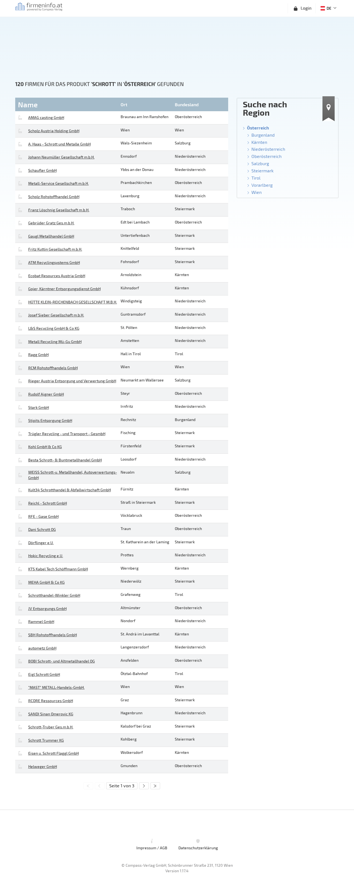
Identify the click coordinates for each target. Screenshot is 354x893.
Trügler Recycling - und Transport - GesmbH (66, 433)
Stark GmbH (38, 407)
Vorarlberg (262, 185)
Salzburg (260, 163)
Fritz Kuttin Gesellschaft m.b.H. (55, 249)
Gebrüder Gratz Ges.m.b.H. (51, 222)
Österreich (258, 127)
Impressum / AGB (151, 847)
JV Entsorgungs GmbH (47, 608)
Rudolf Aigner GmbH (46, 394)
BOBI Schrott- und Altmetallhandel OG (61, 661)
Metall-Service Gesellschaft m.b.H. (58, 183)
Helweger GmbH (42, 766)
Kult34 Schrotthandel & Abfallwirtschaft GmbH (69, 489)
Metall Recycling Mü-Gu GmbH (55, 341)
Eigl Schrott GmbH (44, 674)
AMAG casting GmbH (46, 117)
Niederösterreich (268, 149)
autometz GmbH (42, 648)
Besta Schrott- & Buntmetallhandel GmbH (65, 460)
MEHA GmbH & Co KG (46, 582)
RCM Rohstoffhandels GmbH (53, 367)
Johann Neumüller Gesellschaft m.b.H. (61, 157)
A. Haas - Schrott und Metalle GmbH (59, 144)
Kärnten (259, 142)
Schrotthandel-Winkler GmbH (54, 595)
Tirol (256, 177)
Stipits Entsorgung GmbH (50, 420)
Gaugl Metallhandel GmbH (51, 236)
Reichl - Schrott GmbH (47, 503)
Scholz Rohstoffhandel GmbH (53, 196)
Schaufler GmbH (42, 170)
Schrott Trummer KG (46, 740)
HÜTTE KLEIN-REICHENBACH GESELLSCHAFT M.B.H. (72, 302)
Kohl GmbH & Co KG (45, 446)
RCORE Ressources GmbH (50, 700)
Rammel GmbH (41, 621)
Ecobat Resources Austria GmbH (56, 275)
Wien (256, 192)
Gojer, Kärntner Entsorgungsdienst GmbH (64, 288)
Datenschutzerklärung (198, 847)
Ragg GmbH (38, 354)
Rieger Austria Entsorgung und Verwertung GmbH (72, 380)
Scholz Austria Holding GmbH (53, 130)
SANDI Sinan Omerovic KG (50, 714)
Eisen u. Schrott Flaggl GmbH (53, 753)
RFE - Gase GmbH (43, 516)
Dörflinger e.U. (41, 542)
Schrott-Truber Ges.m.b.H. (50, 727)
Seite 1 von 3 (121, 785)
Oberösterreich (266, 156)
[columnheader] (67, 104)
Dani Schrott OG (42, 529)
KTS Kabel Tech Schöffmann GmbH (58, 569)
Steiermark (262, 170)
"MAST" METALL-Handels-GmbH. (56, 687)
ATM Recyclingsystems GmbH (54, 262)
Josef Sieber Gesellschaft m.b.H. (56, 315)
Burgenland (263, 134)
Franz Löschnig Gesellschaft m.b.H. (58, 209)
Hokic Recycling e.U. (45, 555)
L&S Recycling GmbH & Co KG (53, 328)
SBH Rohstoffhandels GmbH (52, 634)
